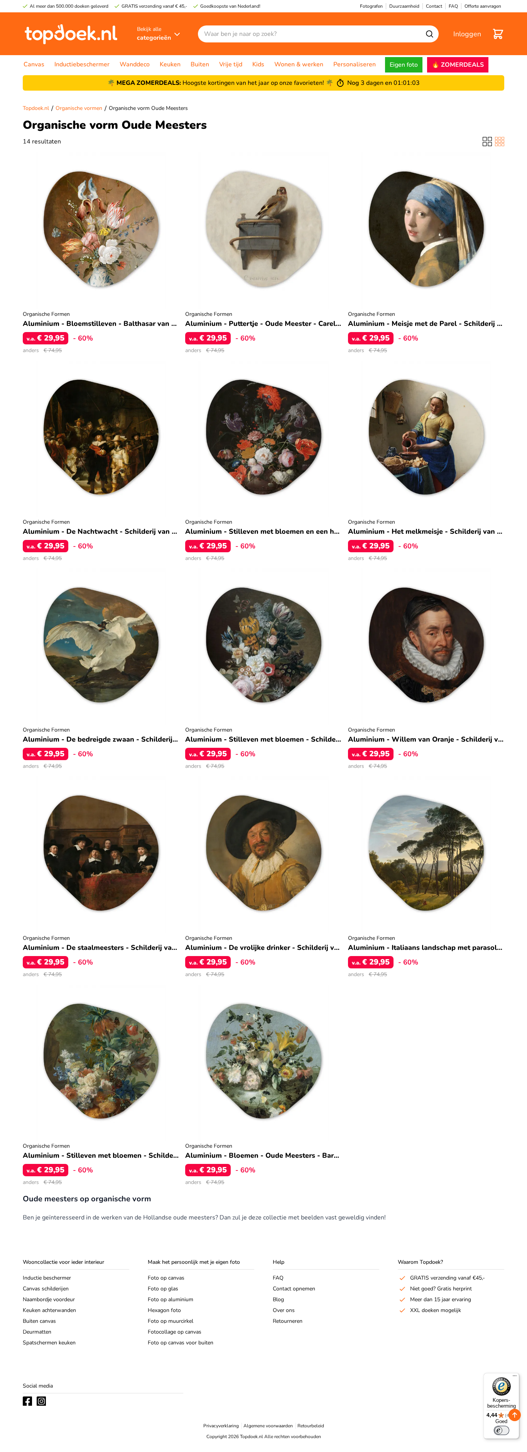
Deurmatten (37, 1332)
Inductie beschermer (47, 1278)
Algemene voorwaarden (268, 1426)
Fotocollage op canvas (174, 1332)
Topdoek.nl (36, 108)
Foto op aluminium (170, 1299)
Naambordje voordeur (49, 1299)
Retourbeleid (310, 1426)
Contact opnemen (294, 1288)
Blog (278, 1299)
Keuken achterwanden (49, 1310)
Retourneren (287, 1321)
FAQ (278, 1278)
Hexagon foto (164, 1310)
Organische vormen (79, 108)
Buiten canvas (39, 1321)
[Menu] (514, 1377)
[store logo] (71, 34)
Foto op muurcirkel (170, 1321)
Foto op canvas (166, 1278)
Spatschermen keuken (49, 1342)
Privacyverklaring (221, 1426)
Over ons (284, 1310)
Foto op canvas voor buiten (180, 1342)
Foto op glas (163, 1288)
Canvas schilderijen (46, 1288)
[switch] (501, 1430)
